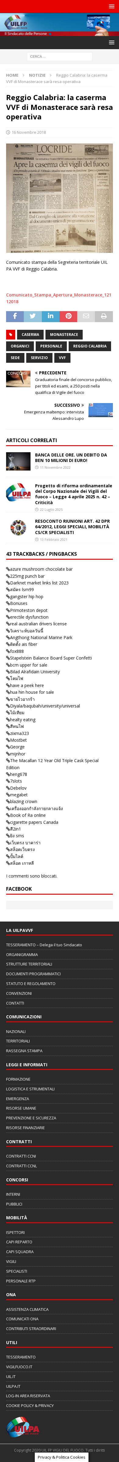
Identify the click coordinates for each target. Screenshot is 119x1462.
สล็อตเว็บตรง (22, 849)
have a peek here (27, 685)
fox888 (17, 651)
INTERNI (13, 1194)
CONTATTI (15, 1003)
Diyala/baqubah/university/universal (45, 706)
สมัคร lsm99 (22, 589)
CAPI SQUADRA (20, 1251)
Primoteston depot (29, 610)
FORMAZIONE (18, 1079)
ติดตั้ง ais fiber (23, 644)
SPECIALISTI (16, 1271)
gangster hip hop (26, 596)
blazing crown (23, 801)
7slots (16, 781)
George (17, 747)
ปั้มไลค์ (16, 856)
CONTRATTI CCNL (21, 1166)
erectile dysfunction (29, 617)
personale (51, 346)
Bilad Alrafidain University (35, 672)
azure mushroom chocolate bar (41, 569)
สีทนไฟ (17, 726)
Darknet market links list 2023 (39, 583)
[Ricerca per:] (59, 56)
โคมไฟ (16, 678)
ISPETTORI (15, 1232)
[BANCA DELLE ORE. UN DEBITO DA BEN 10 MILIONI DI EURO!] (18, 461)
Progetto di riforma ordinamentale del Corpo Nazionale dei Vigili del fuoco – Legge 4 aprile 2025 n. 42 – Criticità (73, 494)
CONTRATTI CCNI (21, 1156)
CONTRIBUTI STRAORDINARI (31, 1328)
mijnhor (17, 754)
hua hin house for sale (32, 692)
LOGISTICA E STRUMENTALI (30, 1089)
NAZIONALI (16, 1031)
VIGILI (11, 1261)
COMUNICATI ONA (22, 1319)
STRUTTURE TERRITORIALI (29, 964)
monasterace (64, 334)
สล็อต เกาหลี (22, 863)
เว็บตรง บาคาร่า (25, 843)
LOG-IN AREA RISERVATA (28, 1395)
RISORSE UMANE (21, 1108)
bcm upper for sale (28, 665)
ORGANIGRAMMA (22, 954)
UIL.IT (11, 1376)
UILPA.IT (13, 1386)
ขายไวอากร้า (22, 699)
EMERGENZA (17, 1098)
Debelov (18, 788)
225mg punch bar (27, 576)
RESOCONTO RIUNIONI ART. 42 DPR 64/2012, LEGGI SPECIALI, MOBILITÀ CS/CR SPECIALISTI (72, 526)
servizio (39, 357)
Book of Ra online (28, 815)
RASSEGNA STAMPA (24, 1050)
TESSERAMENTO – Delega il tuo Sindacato (44, 944)
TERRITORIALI (18, 1041)
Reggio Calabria (89, 346)
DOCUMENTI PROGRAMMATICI (33, 973)
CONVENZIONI (19, 993)
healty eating (22, 719)
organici (20, 346)
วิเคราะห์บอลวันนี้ (26, 631)
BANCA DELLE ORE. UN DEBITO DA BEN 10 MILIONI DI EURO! (71, 457)
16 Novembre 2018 (29, 132)
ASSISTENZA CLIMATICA (27, 1309)
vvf (62, 357)
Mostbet (18, 740)
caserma (30, 334)
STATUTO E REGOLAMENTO (31, 983)
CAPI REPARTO (19, 1242)
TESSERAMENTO (21, 1357)
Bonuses (18, 603)
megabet (19, 795)
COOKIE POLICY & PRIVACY (30, 1405)
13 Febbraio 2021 (53, 539)
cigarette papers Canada (34, 822)
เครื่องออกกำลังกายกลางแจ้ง (36, 808)
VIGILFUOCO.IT (19, 1366)
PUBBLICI (14, 1204)
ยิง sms (17, 835)
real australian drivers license (38, 624)
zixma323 (19, 733)
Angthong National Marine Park (41, 637)
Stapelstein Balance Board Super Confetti (51, 658)
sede (15, 357)
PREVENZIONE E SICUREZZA (31, 1118)
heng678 (18, 774)
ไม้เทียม (17, 712)
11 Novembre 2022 (55, 467)
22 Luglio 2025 (51, 509)
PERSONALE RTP (21, 1281)
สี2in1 (15, 829)
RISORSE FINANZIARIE (25, 1127)
